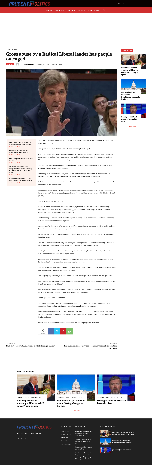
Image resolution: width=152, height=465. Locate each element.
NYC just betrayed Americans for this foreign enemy (30, 346)
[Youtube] (25, 438)
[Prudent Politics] (18, 64)
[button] (104, 10)
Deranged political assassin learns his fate (129, 119)
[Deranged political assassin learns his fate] (133, 111)
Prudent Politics (28, 64)
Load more (132, 126)
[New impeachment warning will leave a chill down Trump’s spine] (133, 61)
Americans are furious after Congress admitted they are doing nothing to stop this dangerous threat (20, 169)
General (14, 49)
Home (8, 49)
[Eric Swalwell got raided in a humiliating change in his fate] (133, 86)
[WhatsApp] (69, 331)
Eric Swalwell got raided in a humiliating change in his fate (19, 151)
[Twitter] (57, 331)
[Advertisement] (76, 28)
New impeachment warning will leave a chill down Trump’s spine (129, 71)
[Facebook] (51, 331)
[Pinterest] (63, 331)
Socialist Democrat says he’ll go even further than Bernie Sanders (20, 179)
